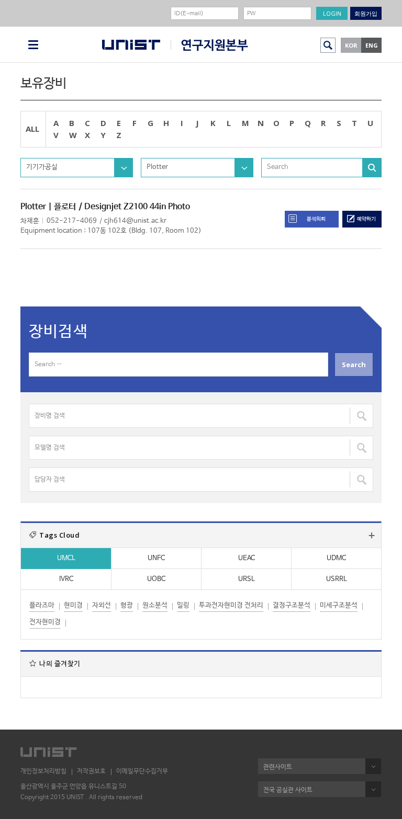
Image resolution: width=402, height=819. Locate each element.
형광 (126, 605)
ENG (371, 45)
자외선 (101, 605)
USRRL (336, 579)
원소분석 (155, 605)
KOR (351, 45)
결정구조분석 (291, 605)
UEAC (246, 558)
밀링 (183, 605)
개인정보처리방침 (43, 771)
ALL (32, 128)
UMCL (66, 558)
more (371, 535)
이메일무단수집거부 (142, 771)
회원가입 (365, 13)
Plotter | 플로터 (48, 207)
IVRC (66, 579)
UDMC (336, 558)
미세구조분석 (339, 605)
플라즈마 (41, 605)
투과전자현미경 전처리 (231, 605)
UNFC (156, 558)
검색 (328, 45)
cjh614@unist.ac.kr (135, 221)
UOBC (156, 579)
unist (131, 45)
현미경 (73, 605)
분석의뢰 (316, 219)
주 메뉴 (33, 44)
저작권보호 (91, 771)
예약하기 (366, 219)
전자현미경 (45, 622)
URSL (246, 579)
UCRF (209, 45)
